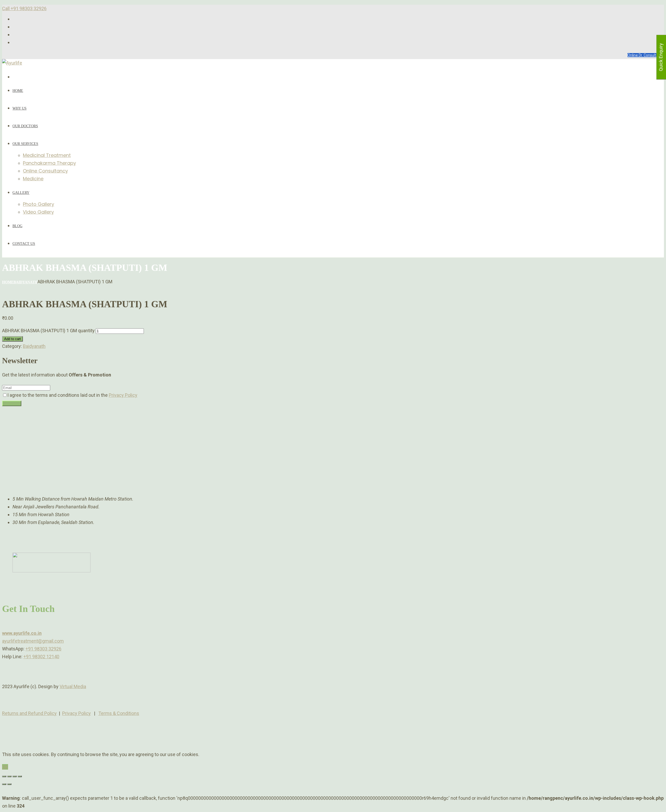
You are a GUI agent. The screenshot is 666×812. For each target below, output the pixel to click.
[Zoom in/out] (20, 776)
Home (8, 282)
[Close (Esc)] (4, 776)
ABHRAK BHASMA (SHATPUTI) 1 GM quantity (48, 330)
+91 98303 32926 (43, 648)
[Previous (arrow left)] (4, 784)
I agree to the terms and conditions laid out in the (72, 395)
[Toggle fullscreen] (14, 776)
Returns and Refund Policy (29, 713)
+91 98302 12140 (41, 656)
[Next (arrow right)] (9, 784)
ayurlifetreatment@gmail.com (33, 641)
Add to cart (12, 339)
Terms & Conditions (118, 713)
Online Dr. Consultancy (645, 55)
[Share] (9, 776)
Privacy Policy (123, 395)
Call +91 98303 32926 (24, 8)
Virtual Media (73, 686)
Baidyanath (25, 282)
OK (5, 767)
